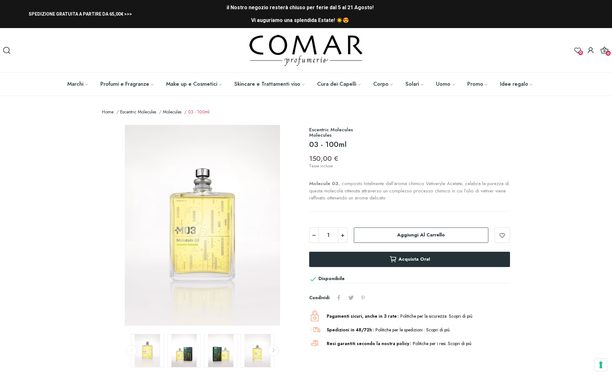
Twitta (351, 297)
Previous (117, 226)
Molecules (320, 135)
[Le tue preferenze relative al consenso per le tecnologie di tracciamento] (601, 365)
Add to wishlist (502, 235)
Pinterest (363, 297)
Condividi (339, 297)
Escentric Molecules (331, 129)
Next (287, 226)
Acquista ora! (414, 259)
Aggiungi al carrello (421, 234)
